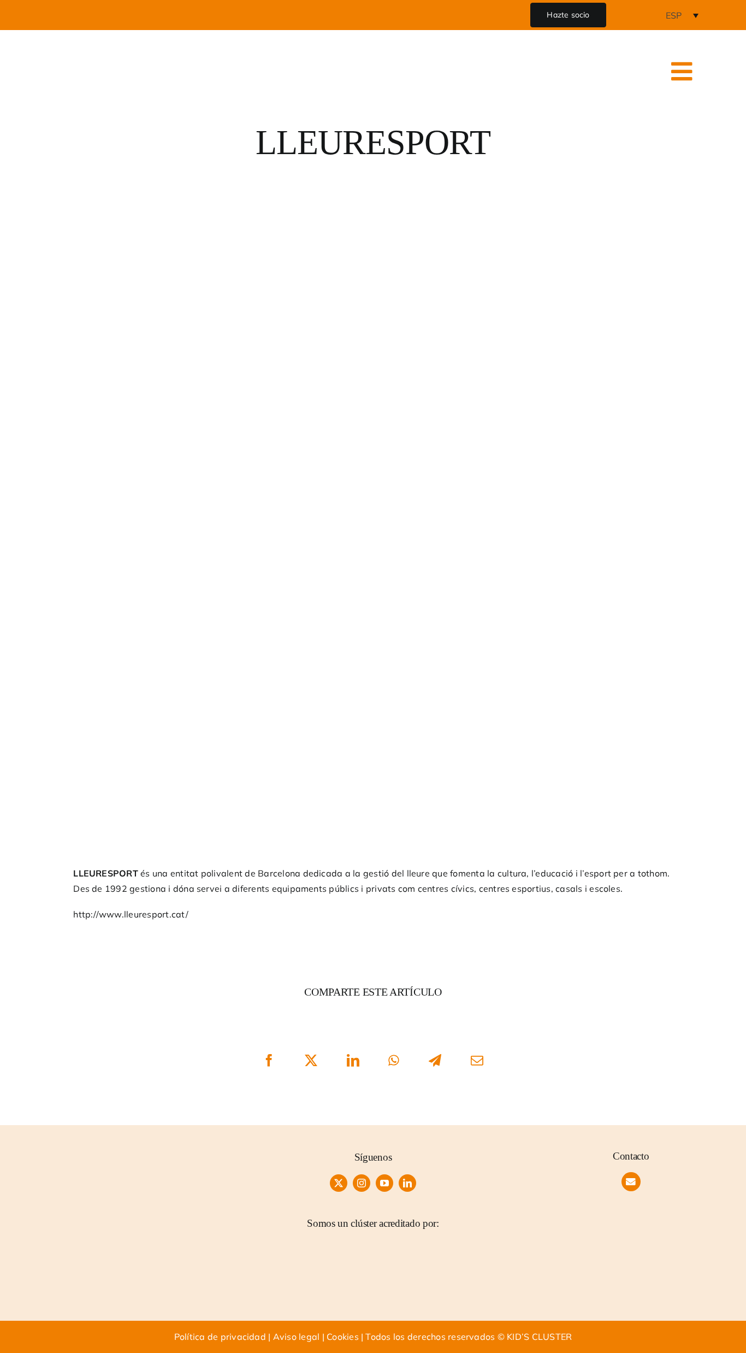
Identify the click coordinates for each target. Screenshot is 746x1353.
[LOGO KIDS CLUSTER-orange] (92, 1154)
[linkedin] (407, 1183)
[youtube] (384, 1183)
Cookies (343, 1336)
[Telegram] (435, 1060)
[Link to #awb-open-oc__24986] (682, 72)
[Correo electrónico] (477, 1060)
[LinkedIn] (353, 1060)
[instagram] (361, 1183)
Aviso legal (296, 1336)
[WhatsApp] (394, 1060)
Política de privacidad (220, 1336)
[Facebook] (269, 1060)
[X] (311, 1060)
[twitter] (338, 1183)
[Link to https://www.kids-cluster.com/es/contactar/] (631, 1181)
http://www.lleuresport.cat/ (130, 914)
